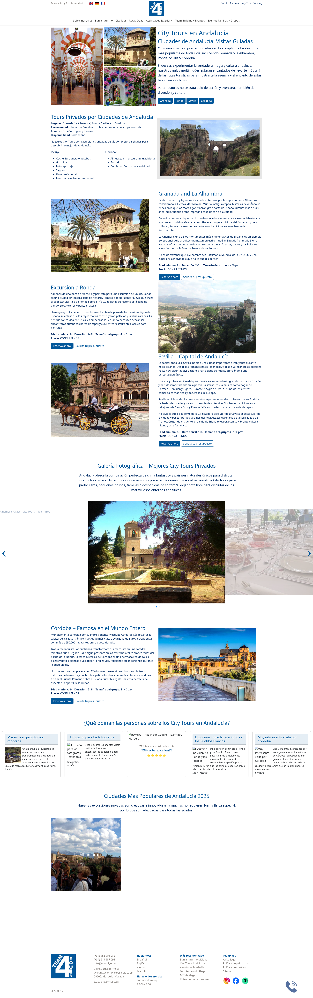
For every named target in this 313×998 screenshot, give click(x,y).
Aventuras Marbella (192, 967)
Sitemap (228, 971)
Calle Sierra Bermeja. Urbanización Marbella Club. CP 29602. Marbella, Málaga (113, 972)
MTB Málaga (187, 975)
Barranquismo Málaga (194, 959)
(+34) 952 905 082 (104, 955)
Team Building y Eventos (190, 20)
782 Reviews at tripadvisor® (156, 746)
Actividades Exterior (158, 20)
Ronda (180, 101)
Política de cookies (234, 967)
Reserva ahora (169, 277)
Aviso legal (229, 959)
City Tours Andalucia (192, 963)
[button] (4, 552)
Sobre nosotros (82, 20)
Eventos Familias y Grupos (224, 20)
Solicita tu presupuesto (197, 277)
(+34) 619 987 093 (104, 959)
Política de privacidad (236, 963)
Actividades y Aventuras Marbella (69, 3)
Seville (192, 101)
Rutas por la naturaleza (194, 979)
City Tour (120, 20)
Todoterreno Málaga (192, 971)
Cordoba (206, 101)
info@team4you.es (105, 963)
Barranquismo (104, 20)
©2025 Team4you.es (106, 981)
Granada (165, 101)
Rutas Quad (136, 20)
